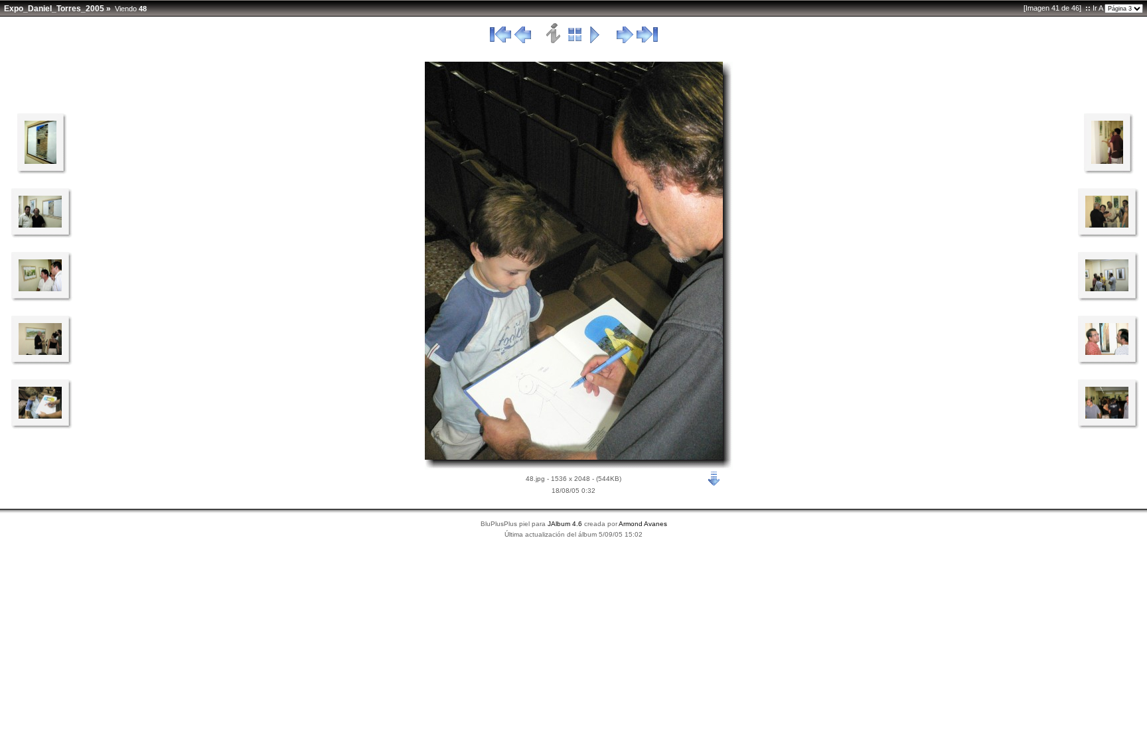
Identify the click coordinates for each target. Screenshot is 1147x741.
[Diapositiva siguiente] (625, 41)
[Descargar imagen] (714, 478)
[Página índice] (575, 41)
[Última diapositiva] (647, 41)
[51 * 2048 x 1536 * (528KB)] (40, 289)
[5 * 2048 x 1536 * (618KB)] (40, 352)
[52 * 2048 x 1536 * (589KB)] (40, 225)
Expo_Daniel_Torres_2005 (54, 8)
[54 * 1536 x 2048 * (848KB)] (40, 161)
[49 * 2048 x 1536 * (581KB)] (40, 416)
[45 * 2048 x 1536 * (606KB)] (1106, 289)
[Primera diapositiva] (500, 41)
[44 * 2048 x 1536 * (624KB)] (1106, 352)
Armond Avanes (643, 523)
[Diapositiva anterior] (523, 41)
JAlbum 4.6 (565, 523)
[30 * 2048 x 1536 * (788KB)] (1106, 416)
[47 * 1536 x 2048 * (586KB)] (1107, 161)
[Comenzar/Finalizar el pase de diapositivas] (595, 41)
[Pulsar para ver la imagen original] (574, 457)
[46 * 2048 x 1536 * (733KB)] (1106, 225)
